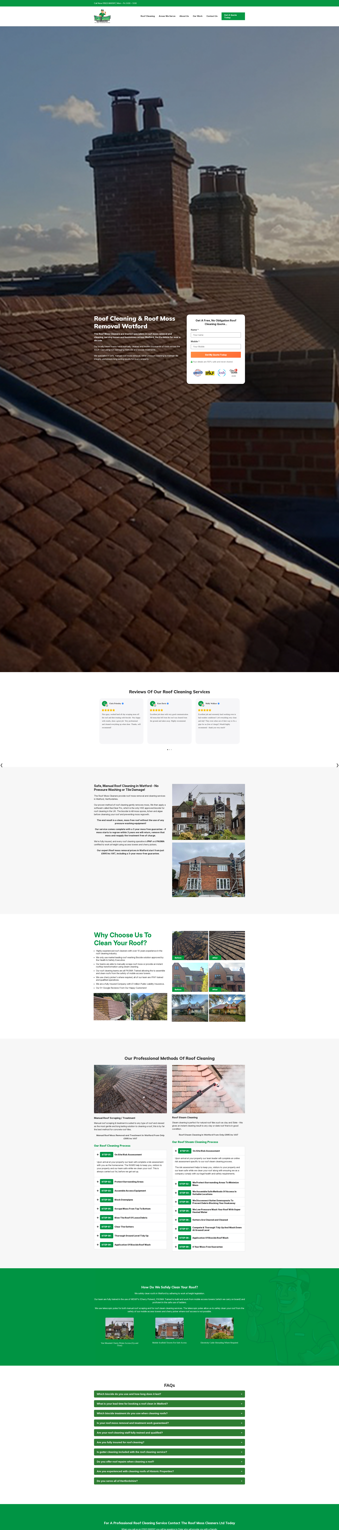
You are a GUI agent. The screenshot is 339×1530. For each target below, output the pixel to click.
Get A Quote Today (230, 16)
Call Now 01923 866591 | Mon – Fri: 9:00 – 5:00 (115, 3)
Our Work (197, 16)
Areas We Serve (167, 16)
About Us (184, 16)
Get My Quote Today (216, 354)
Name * (195, 329)
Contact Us (212, 16)
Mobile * (195, 341)
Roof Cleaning (148, 16)
